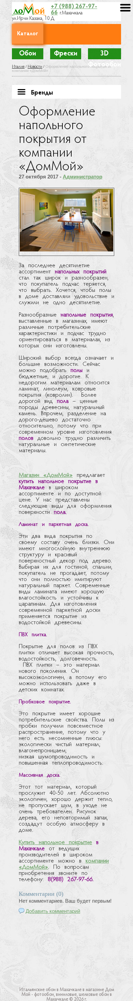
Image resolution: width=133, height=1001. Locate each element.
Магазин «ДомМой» (46, 475)
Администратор (82, 177)
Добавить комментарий (53, 911)
